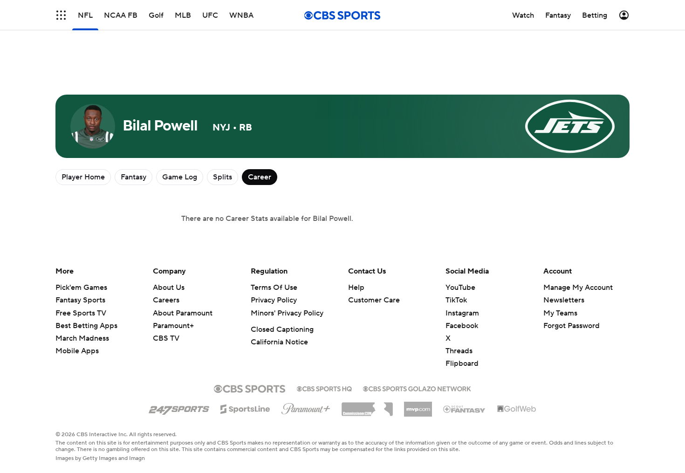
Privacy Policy (274, 300)
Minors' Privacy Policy (287, 313)
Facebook (461, 325)
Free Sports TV (80, 313)
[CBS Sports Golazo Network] (417, 387)
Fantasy (133, 177)
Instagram (462, 313)
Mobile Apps (77, 351)
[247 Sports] (179, 407)
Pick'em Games (81, 287)
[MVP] (418, 405)
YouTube (460, 287)
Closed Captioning (282, 329)
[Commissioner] (367, 406)
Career (259, 177)
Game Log (179, 177)
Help (356, 287)
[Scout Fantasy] (464, 408)
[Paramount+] (305, 406)
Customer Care (374, 300)
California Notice (279, 342)
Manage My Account (578, 287)
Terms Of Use (274, 287)
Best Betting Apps (86, 325)
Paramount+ (173, 325)
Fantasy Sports (80, 300)
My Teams (560, 313)
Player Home (83, 177)
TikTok (456, 300)
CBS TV (166, 338)
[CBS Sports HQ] (324, 387)
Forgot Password (571, 325)
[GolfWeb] (516, 409)
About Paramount (182, 313)
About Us (169, 287)
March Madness (82, 338)
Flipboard (462, 363)
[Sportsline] (245, 407)
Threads (459, 351)
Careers (166, 300)
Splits (222, 177)
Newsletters (563, 300)
